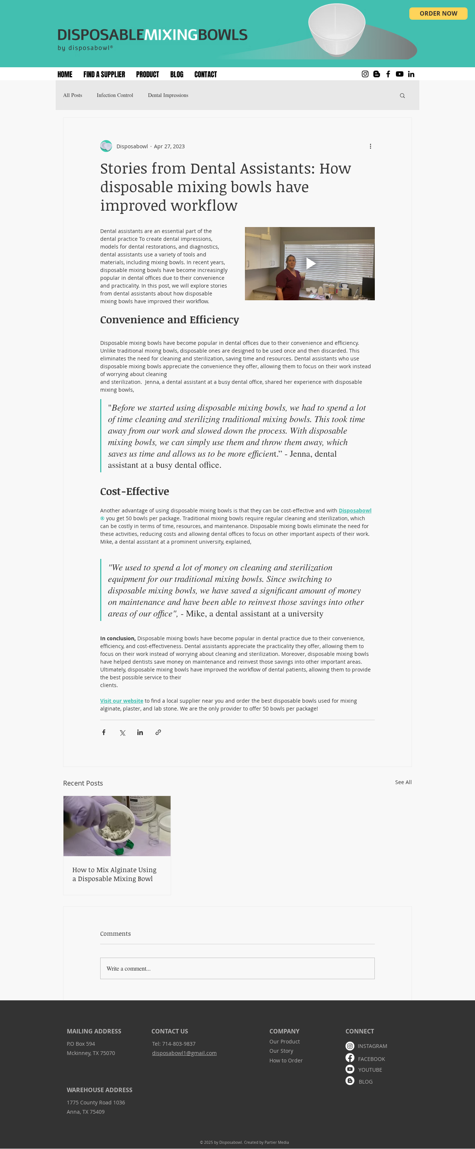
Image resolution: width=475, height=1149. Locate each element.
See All (403, 782)
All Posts (72, 94)
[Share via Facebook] (103, 732)
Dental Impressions (168, 94)
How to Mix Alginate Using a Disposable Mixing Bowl (114, 874)
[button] (402, 95)
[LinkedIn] (411, 73)
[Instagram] (365, 73)
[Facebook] (388, 73)
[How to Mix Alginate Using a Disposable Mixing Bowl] (117, 826)
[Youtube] (399, 73)
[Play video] (310, 263)
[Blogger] (376, 73)
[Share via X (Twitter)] (121, 732)
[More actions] (370, 146)
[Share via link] (158, 732)
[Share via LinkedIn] (140, 732)
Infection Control (115, 94)
